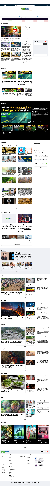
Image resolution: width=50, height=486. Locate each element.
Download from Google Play (39, 458)
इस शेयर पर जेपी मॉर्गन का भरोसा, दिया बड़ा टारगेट (5, 94)
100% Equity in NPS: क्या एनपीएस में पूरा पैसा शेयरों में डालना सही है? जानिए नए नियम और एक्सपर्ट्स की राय (8, 174)
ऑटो (10, 17)
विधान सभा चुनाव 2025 (12, 473)
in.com (28, 460)
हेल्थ (2, 397)
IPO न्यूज (3, 300)
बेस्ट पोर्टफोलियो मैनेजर (22, 456)
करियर (32, 482)
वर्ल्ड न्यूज (3, 324)
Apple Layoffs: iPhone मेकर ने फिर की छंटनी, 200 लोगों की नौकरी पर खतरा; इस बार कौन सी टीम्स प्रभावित (5, 241)
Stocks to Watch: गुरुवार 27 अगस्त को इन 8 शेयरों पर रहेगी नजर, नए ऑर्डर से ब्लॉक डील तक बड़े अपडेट (15, 49)
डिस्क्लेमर (21, 482)
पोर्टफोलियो (3, 461)
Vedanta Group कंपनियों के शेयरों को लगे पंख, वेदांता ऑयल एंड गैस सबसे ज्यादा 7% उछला (26, 33)
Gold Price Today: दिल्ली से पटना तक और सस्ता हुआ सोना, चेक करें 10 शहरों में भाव (24, 205)
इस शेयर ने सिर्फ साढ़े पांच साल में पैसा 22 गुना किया (12, 94)
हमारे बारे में (12, 482)
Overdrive (28, 463)
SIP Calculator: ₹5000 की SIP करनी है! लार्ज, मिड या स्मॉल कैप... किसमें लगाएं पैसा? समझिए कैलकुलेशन (24, 164)
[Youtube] (47, 451)
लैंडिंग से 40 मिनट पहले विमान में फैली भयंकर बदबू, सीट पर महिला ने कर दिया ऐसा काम (5, 267)
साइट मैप (35, 482)
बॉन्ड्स (20, 459)
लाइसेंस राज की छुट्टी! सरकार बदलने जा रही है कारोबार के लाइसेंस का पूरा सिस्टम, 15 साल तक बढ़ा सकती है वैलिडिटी (28, 241)
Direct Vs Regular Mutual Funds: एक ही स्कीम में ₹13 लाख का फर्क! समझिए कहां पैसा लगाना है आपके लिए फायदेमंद (8, 185)
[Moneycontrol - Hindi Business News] (25, 9)
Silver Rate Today (12, 469)
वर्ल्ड (7, 17)
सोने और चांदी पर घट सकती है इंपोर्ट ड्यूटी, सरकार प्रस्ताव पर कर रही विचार (26, 27)
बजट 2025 (3, 456)
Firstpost (28, 457)
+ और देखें (40, 54)
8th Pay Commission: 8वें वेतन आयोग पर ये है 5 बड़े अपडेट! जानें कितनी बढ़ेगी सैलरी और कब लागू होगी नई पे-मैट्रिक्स (8, 195)
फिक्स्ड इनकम (3, 469)
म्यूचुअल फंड (3, 472)
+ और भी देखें (41, 167)
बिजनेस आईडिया (11, 470)
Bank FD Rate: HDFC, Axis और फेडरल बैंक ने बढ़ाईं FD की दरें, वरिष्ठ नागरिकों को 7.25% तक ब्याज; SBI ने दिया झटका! (9, 164)
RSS (46, 451)
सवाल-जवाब (20, 460)
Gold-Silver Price (3, 17)
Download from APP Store (39, 461)
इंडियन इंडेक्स (17, 17)
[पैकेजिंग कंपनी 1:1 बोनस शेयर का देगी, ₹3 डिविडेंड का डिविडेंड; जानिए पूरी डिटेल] (5, 44)
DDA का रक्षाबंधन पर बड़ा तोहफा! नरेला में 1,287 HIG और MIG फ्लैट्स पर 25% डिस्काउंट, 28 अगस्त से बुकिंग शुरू (25, 184)
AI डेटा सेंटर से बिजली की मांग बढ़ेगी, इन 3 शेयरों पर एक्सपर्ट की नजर (26, 47)
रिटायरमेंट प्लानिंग (11, 476)
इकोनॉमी (10, 460)
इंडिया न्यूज (3, 276)
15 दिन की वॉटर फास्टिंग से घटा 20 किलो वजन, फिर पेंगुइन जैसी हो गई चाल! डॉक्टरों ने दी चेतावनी (12, 267)
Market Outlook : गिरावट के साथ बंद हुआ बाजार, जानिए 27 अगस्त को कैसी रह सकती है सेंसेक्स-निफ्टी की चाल (27, 59)
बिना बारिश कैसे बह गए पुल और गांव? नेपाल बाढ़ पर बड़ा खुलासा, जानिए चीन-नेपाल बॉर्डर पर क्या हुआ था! (26, 50)
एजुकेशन (22, 17)
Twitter (42, 451)
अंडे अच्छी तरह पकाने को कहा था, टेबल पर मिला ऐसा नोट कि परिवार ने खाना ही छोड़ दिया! (20, 267)
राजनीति (3, 459)
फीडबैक (19, 482)
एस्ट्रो (26, 17)
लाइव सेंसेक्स (20, 454)
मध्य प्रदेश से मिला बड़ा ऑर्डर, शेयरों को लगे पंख (9, 82)
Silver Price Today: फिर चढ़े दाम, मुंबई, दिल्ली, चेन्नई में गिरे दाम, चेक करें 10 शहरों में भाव (24, 195)
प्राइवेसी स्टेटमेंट (25, 482)
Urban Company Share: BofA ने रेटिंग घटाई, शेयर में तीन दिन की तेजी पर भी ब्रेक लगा (16, 59)
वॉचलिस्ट (3, 464)
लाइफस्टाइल (13, 17)
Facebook (40, 451)
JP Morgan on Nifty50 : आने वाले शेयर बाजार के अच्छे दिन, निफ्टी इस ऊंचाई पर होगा (25, 83)
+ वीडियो (25, 137)
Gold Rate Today (11, 467)
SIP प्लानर (10, 479)
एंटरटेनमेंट (31, 17)
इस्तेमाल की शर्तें (29, 482)
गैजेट (9, 17)
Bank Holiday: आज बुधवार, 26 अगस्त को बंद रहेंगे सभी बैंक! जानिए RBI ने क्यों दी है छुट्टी (8, 205)
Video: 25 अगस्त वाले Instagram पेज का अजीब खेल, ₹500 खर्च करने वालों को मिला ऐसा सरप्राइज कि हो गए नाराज (28, 267)
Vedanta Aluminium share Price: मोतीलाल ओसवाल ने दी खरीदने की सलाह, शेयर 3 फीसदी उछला (26, 41)
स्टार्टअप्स (10, 466)
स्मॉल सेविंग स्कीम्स (21, 457)
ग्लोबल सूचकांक (34, 17)
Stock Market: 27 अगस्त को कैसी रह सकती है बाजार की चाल (20, 94)
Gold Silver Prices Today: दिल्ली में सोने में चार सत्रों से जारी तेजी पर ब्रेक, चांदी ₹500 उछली (5, 59)
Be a (30, 10)
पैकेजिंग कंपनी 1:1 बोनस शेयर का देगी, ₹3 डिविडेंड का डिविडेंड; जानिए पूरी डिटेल (5, 49)
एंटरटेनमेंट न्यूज (4, 349)
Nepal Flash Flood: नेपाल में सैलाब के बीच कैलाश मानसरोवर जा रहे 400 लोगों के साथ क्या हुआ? (26, 53)
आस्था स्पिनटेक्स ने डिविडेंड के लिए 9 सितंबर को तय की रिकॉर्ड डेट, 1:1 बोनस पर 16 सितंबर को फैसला (26, 35)
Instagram (44, 451)
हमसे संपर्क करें (16, 482)
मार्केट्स (2, 462)
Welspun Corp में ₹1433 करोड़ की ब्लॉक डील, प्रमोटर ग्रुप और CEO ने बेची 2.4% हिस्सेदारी (11, 39)
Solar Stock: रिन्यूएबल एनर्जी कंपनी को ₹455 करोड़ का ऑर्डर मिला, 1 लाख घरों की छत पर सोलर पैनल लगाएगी (26, 56)
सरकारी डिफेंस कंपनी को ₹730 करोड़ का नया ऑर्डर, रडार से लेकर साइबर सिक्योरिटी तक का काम (26, 38)
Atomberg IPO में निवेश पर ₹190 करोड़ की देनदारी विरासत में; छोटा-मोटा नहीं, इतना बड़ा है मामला (9, 226)
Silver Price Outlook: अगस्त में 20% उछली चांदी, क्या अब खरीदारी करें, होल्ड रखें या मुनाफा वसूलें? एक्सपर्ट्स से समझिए (25, 174)
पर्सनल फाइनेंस (3, 470)
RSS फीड (38, 482)
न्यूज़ (2, 458)
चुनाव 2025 (10, 472)
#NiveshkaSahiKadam (42, 17)
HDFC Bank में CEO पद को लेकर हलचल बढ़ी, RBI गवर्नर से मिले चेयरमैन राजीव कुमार (26, 44)
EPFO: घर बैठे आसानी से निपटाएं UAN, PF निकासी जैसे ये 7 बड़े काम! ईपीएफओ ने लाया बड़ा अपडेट (26, 62)
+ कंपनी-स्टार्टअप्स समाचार (17, 244)
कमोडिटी (3, 467)
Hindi (4, 5)
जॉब (24, 17)
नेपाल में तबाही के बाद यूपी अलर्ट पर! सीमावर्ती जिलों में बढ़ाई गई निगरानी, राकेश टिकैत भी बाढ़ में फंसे (27, 30)
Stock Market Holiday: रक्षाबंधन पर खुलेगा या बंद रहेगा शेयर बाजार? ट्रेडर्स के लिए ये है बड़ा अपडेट (28, 94)
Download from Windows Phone (39, 465)
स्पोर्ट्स (28, 17)
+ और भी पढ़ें (17, 208)
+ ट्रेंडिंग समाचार (17, 271)
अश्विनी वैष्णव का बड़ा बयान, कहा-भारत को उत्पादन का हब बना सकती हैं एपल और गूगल (12, 241)
